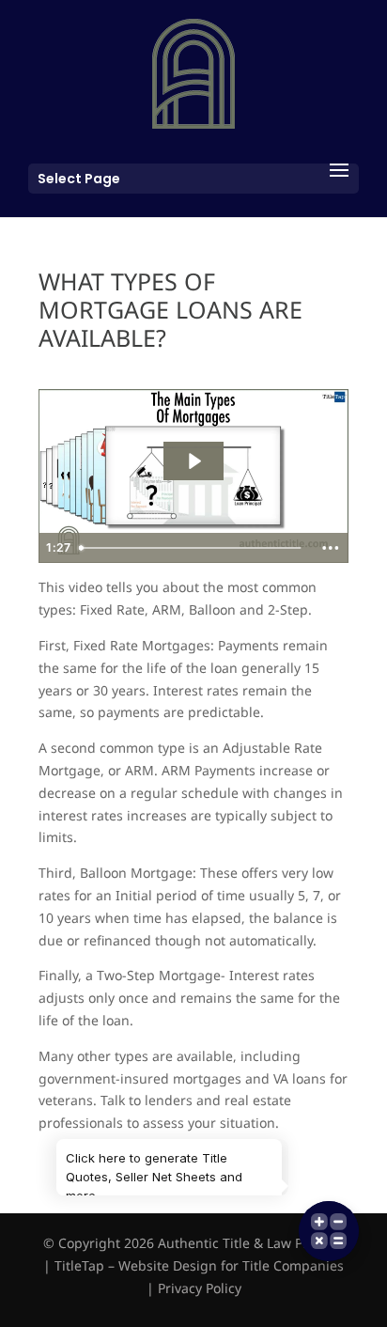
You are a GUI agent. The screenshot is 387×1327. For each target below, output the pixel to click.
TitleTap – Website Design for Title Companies (199, 1265)
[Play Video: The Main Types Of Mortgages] (193, 461)
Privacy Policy (199, 1288)
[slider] (192, 548)
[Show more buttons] (330, 548)
